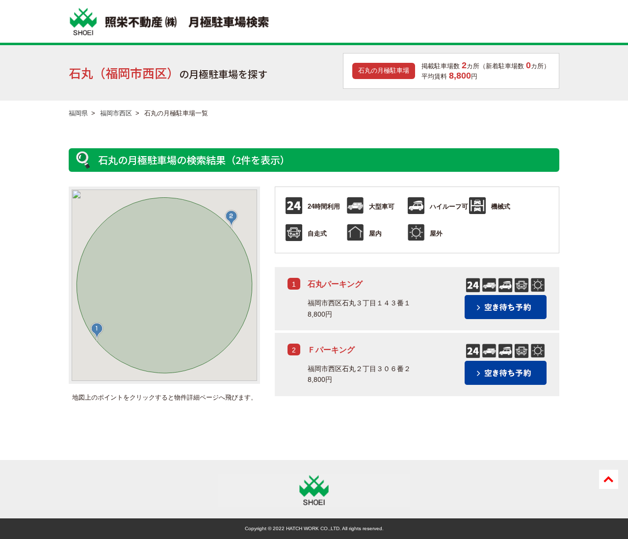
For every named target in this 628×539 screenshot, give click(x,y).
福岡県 (78, 113)
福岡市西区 (116, 113)
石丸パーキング (335, 284)
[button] (97, 332)
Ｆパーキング (331, 350)
